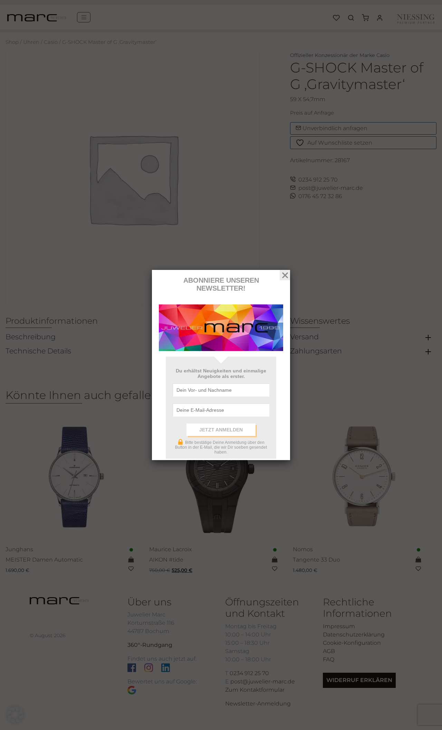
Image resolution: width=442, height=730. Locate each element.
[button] (15, 715)
